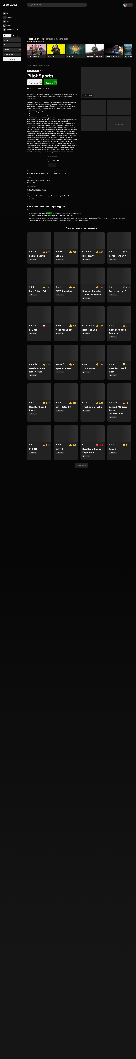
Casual (29, 182)
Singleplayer (31, 196)
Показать (12, 59)
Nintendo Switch (41, 173)
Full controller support (56, 196)
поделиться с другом (43, 88)
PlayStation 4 (31, 173)
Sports (37, 180)
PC (48, 173)
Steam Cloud (68, 196)
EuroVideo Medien (40, 189)
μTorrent (48, 213)
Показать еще (81, 465)
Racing (42, 180)
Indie (34, 182)
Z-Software (30, 189)
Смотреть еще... (43, 41)
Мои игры (33, 259)
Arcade (47, 180)
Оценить (52, 165)
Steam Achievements (42, 196)
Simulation (30, 180)
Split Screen (30, 198)
